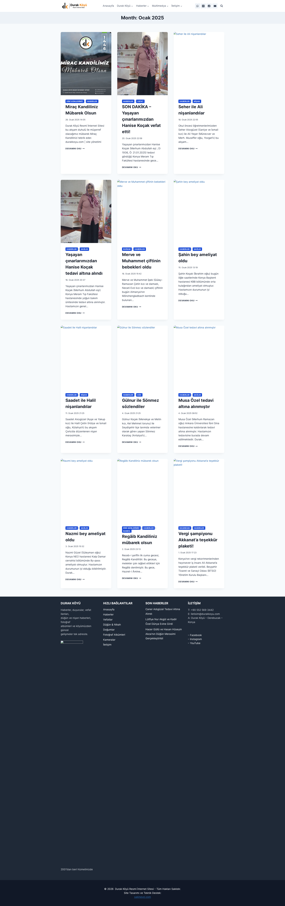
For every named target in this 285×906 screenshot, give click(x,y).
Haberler (92, 101)
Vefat (140, 101)
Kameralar (109, 639)
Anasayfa (108, 5)
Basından (185, 528)
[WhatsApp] (197, 5)
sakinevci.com (142, 896)
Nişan (197, 101)
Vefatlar (108, 619)
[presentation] (86, 63)
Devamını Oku (75, 148)
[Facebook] (209, 5)
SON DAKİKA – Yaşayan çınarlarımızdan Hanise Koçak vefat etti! (141, 119)
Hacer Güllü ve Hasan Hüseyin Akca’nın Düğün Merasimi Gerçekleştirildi (163, 634)
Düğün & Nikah (112, 624)
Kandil (126, 531)
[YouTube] (214, 5)
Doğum (127, 249)
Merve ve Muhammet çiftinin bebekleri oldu (141, 261)
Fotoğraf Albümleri (114, 634)
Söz (139, 395)
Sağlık (84, 249)
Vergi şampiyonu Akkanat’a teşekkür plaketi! (197, 540)
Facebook (196, 635)
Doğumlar (109, 629)
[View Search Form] (221, 6)
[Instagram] (203, 5)
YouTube (195, 643)
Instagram (196, 639)
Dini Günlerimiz (75, 101)
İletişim (107, 644)
